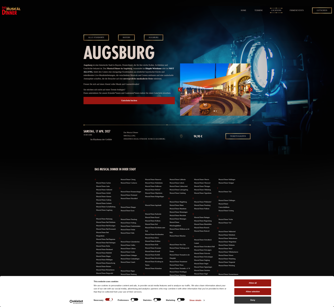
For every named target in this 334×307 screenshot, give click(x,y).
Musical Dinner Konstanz (153, 248)
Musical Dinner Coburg (128, 179)
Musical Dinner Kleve (152, 238)
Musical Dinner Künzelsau (153, 268)
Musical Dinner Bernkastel (104, 249)
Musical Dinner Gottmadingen (130, 259)
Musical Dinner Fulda (127, 233)
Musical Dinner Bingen (103, 256)
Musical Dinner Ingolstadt (153, 205)
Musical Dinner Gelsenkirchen (130, 242)
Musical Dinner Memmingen (178, 212)
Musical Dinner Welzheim (227, 245)
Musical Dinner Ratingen (202, 217)
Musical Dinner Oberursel (202, 183)
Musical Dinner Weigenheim (227, 242)
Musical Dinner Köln (151, 245)
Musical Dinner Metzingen (178, 219)
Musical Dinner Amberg (103, 200)
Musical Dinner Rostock (201, 228)
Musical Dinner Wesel (225, 248)
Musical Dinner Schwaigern (202, 250)
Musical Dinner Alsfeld (103, 193)
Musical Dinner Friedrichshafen (130, 226)
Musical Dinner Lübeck (177, 183)
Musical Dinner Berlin (103, 246)
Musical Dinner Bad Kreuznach (106, 229)
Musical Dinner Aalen (103, 186)
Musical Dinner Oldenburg (202, 190)
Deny (252, 300)
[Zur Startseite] (11, 10)
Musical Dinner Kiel (151, 224)
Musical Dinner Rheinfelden (203, 224)
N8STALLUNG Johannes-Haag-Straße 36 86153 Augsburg (144, 137)
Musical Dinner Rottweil (201, 231)
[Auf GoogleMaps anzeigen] (181, 136)
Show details (195, 300)
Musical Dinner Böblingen (104, 260)
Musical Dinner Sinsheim (202, 270)
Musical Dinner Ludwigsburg (179, 190)
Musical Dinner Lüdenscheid (178, 186)
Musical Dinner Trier (225, 192)
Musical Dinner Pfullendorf (202, 202)
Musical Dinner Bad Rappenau (105, 239)
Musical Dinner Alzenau (103, 196)
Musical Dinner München (178, 236)
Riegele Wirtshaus (153, 68)
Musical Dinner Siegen (201, 264)
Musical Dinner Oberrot (201, 179)
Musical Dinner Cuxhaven (129, 183)
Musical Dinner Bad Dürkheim (105, 222)
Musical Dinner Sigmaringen (203, 267)
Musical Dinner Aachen (103, 183)
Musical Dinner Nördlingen (178, 272)
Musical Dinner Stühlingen (227, 179)
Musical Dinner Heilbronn (153, 186)
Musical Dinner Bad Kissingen (105, 226)
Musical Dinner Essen (127, 211)
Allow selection (253, 291)
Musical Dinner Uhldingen (227, 200)
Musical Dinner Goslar (128, 252)
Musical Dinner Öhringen (202, 186)
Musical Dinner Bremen (103, 266)
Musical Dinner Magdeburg (178, 202)
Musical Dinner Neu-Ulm (178, 245)
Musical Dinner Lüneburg (178, 193)
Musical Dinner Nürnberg (178, 275)
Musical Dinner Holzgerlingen (154, 196)
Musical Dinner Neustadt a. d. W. (180, 268)
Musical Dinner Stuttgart (226, 183)
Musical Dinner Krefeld (152, 255)
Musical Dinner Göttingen (129, 255)
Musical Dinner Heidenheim (154, 183)
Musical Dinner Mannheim (178, 209)
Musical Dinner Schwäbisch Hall (204, 247)
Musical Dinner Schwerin (202, 253)
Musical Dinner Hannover (153, 179)
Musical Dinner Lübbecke (178, 179)
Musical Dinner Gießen (128, 245)
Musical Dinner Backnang (104, 219)
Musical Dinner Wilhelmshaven (228, 252)
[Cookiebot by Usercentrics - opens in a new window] (76, 302)
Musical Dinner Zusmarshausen (228, 274)
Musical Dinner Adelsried (104, 190)
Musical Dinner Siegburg (202, 260)
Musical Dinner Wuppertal (227, 262)
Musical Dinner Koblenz (152, 241)
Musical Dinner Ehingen (128, 207)
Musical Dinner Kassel (152, 217)
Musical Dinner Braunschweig (105, 263)
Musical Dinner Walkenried (227, 231)
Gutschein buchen (129, 100)
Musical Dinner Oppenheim (202, 193)
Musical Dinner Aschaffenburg (105, 207)
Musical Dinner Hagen (128, 271)
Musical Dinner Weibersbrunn (228, 238)
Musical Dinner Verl (225, 223)
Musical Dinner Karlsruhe (153, 214)
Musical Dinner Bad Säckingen (105, 243)
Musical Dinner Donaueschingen (131, 192)
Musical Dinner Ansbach (104, 203)
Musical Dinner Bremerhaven (105, 270)
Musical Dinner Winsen (226, 255)
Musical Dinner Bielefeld (104, 253)
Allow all (253, 283)
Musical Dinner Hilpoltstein (153, 193)
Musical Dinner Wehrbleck (227, 235)
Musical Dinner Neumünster (178, 262)
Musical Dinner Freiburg (128, 223)
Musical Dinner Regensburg (203, 221)
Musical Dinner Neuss (177, 265)
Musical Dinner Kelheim (152, 221)
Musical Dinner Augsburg (104, 210)
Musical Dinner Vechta (226, 219)
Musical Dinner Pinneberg (202, 205)
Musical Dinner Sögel (201, 274)
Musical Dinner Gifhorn (128, 248)
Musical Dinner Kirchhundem (154, 234)
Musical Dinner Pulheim (201, 209)
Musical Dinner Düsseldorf (129, 198)
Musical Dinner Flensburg (129, 219)
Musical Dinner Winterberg (227, 259)
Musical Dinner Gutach (128, 262)
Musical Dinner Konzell (152, 251)
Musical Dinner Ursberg (226, 211)
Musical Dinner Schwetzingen (203, 257)
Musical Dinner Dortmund (129, 195)
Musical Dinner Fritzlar (128, 230)
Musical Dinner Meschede (178, 215)
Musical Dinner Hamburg (129, 274)
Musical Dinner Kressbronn (153, 258)
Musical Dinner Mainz (177, 205)
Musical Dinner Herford (152, 190)
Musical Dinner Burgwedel (104, 273)
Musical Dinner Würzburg (227, 265)
